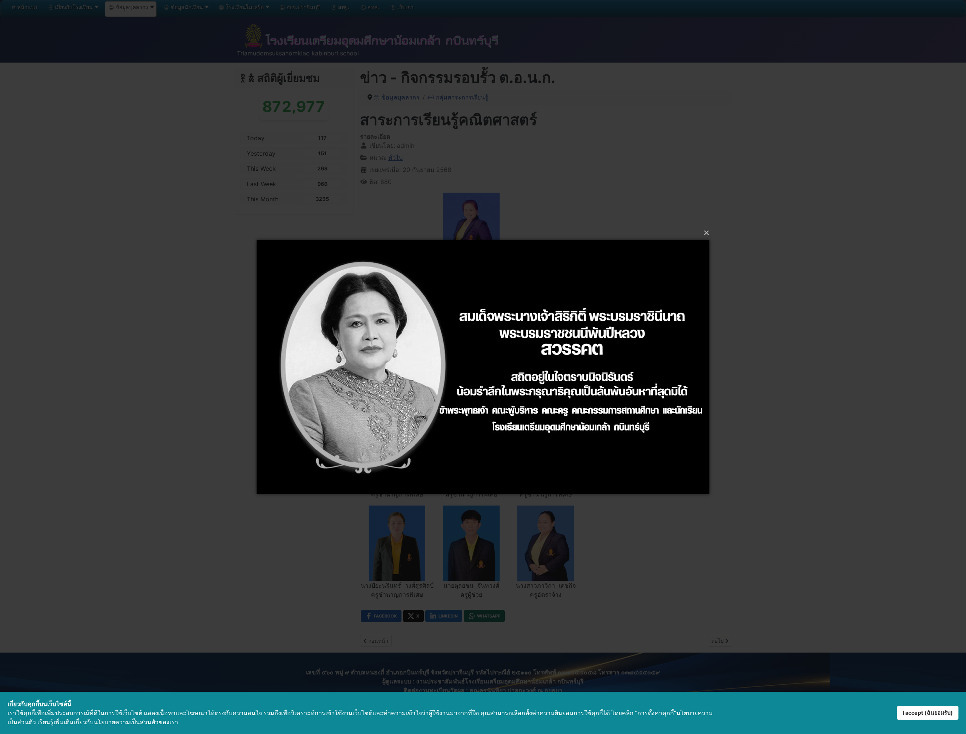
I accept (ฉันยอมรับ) (928, 712)
